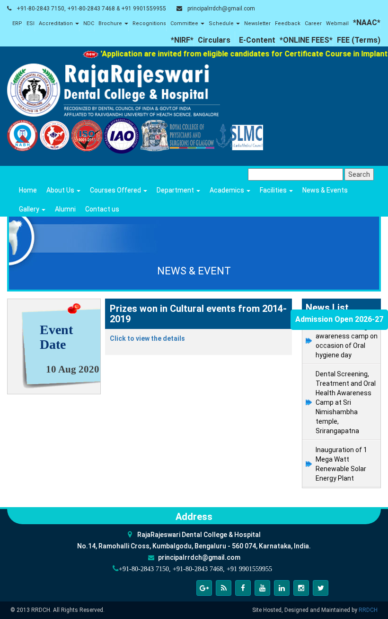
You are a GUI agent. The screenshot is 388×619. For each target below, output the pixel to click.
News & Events (325, 190)
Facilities (274, 190)
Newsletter (257, 23)
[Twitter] (320, 588)
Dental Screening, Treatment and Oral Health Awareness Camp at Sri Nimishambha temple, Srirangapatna (346, 402)
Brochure (110, 23)
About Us (61, 190)
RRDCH (368, 610)
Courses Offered (116, 190)
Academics (228, 190)
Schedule (222, 23)
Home (28, 190)
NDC (88, 23)
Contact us (102, 209)
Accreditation (56, 23)
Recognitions (149, 23)
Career (313, 23)
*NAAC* (366, 22)
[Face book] (243, 588)
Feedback (287, 23)
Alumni (65, 209)
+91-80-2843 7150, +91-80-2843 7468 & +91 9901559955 (91, 8)
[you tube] (262, 588)
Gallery (30, 209)
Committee (185, 23)
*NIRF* (182, 40)
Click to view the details (147, 338)
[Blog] (223, 588)
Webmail (337, 23)
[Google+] (204, 588)
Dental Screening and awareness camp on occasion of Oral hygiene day (348, 341)
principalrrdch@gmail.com (221, 8)
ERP (17, 23)
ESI (30, 23)
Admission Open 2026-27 (339, 319)
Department (176, 190)
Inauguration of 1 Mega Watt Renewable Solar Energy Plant (341, 464)
